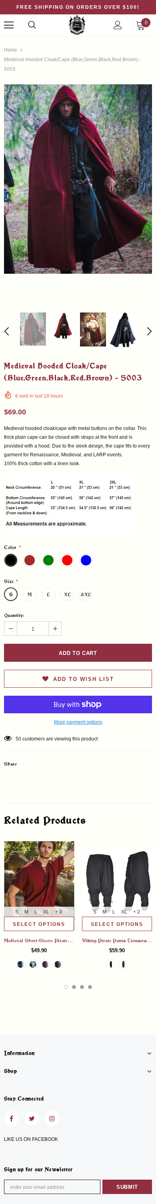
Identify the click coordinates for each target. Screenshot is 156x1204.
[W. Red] (45, 964)
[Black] (20, 964)
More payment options (78, 722)
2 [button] (74, 987)
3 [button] (82, 987)
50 (18, 739)
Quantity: (14, 615)
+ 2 (136, 912)
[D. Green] (57, 964)
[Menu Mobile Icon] (9, 25)
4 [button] (90, 987)
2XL (86, 594)
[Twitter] (31, 1118)
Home (10, 50)
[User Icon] (118, 25)
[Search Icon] (32, 25)
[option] (78, 179)
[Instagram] (52, 1118)
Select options (39, 924)
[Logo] (77, 25)
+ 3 (58, 912)
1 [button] (66, 987)
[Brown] (123, 964)
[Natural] (33, 964)
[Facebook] (11, 1118)
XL (67, 594)
